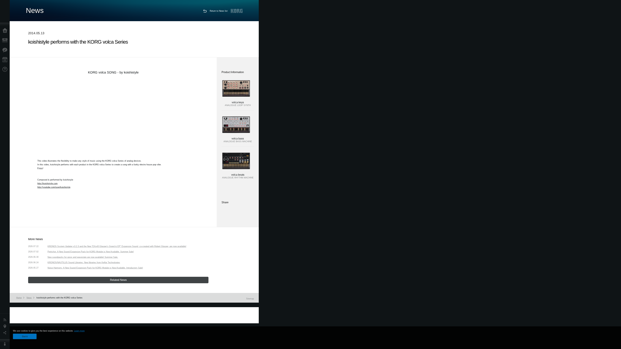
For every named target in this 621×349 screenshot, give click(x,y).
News (5, 320)
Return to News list (219, 11)
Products (5, 40)
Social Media (5, 333)
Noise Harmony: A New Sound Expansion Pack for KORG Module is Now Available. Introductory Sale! (95, 268)
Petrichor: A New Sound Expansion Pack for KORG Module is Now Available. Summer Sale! (91, 251)
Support (5, 69)
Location (5, 326)
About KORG (5, 344)
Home (5, 31)
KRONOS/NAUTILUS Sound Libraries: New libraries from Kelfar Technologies (84, 262)
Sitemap (250, 298)
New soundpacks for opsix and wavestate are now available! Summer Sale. (83, 257)
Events (5, 60)
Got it (24, 336)
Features (5, 50)
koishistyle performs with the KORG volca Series (59, 297)
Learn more (79, 331)
